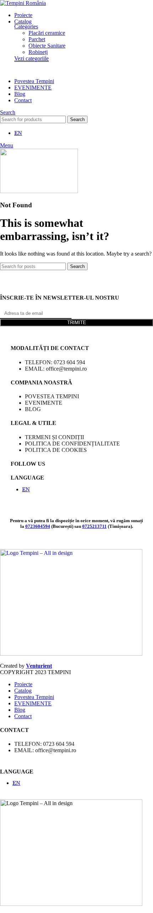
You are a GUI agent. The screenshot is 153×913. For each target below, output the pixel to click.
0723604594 (37, 526)
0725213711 (94, 526)
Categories (26, 26)
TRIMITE (76, 322)
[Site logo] (23, 3)
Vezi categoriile (31, 58)
